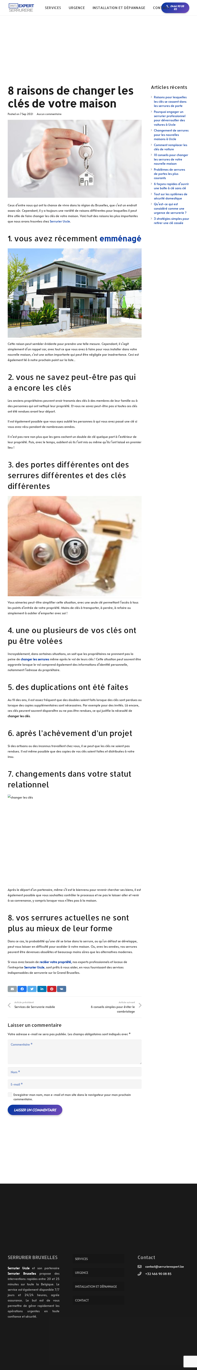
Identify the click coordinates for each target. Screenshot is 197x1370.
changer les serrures (35, 659)
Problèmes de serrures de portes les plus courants (169, 173)
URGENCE (81, 1272)
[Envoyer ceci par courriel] (12, 989)
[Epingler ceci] (51, 989)
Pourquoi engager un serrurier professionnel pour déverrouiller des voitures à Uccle (169, 117)
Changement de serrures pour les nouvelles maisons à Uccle (171, 134)
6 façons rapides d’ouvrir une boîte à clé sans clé (171, 186)
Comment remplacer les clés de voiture (170, 147)
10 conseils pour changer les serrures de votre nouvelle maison (171, 159)
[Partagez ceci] (22, 989)
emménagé (120, 238)
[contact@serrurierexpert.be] (141, 1266)
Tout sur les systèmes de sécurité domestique (170, 196)
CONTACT (82, 1300)
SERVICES (81, 1259)
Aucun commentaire (49, 114)
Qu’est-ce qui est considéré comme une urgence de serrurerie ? (170, 208)
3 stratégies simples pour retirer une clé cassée (171, 220)
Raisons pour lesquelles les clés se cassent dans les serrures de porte (170, 101)
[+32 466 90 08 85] (141, 1274)
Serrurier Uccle (60, 221)
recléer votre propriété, (56, 962)
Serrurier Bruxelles (22, 1273)
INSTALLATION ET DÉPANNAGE (96, 1286)
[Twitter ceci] (32, 989)
